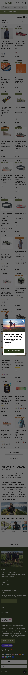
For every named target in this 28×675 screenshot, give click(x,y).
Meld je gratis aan (14, 351)
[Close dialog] (23, 321)
